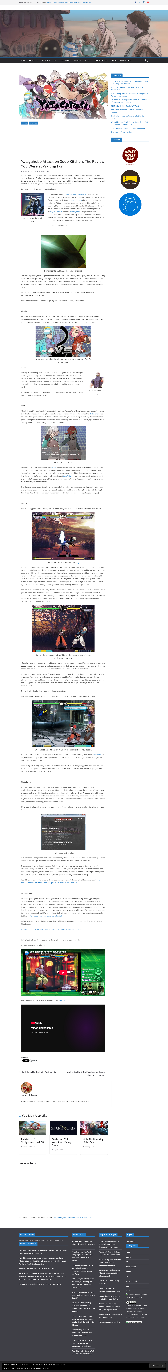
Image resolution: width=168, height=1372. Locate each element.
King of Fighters (56, 212)
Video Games (64, 60)
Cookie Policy (46, 1368)
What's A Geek (141, 1306)
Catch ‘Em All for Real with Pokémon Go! (39, 1072)
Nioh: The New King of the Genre (93, 1141)
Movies (45, 60)
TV (55, 60)
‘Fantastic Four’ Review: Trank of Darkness (35, 1279)
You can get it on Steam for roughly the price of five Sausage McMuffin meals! (51, 929)
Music (114, 60)
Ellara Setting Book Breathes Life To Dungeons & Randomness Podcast (110, 1262)
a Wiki (54, 467)
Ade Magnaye (24, 1284)
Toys (87, 60)
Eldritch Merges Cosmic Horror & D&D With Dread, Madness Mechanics (82, 1333)
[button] (36, 60)
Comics (32, 60)
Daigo (77, 562)
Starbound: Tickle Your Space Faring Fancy (61, 1142)
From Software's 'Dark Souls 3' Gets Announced (129, 128)
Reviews (24, 123)
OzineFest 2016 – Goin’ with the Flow (40, 1269)
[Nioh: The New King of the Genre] (94, 1122)
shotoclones (94, 414)
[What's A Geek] (84, 12)
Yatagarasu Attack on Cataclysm (76, 194)
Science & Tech (101, 60)
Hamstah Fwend (44, 171)
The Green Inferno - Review (121, 132)
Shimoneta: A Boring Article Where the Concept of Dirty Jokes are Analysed (109, 1273)
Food (128, 1291)
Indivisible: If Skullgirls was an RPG (32, 1141)
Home (23, 60)
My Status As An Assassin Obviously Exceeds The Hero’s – (83, 1244)
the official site (68, 476)
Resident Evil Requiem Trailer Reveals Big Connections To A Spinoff (83, 1295)
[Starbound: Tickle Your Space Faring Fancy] (63, 1122)
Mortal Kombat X (75, 200)
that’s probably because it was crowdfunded (45, 916)
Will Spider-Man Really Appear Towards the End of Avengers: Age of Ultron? (109, 1307)
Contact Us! (125, 60)
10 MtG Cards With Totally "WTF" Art (125, 106)
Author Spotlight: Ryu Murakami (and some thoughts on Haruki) (86, 1074)
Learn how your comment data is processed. (72, 1217)
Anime (76, 60)
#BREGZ (62, 1001)
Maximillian (98, 754)
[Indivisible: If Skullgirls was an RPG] (32, 1122)
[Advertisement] (63, 142)
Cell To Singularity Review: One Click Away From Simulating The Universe (82, 1343)
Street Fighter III (75, 212)
